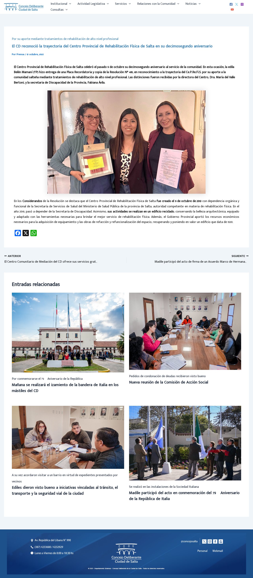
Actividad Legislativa (91, 4)
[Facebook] (231, 4)
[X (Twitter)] (236, 4)
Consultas (57, 9)
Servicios (121, 4)
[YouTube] (232, 9)
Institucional (59, 4)
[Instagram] (242, 4)
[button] (69, 4)
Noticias (191, 4)
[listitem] (217, 551)
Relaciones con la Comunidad (156, 4)
